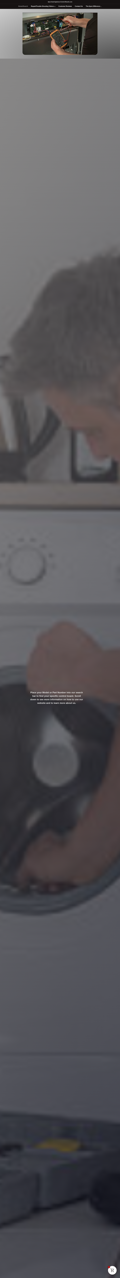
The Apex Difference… (94, 6)
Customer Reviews (65, 6)
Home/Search (23, 6)
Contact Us (79, 6)
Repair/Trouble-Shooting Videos (42, 6)
